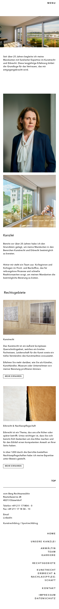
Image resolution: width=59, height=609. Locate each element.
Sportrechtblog (30, 523)
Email (6, 514)
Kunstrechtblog (11, 523)
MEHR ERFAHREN (13, 376)
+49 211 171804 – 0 (21, 506)
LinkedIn (7, 518)
